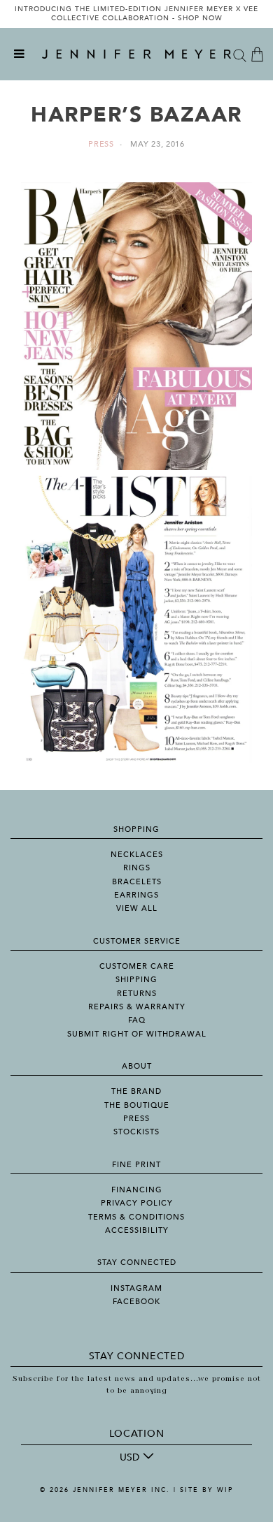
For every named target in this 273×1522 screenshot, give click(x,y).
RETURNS (137, 993)
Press (101, 144)
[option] (136, 14)
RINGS (136, 868)
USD (129, 1457)
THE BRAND (136, 1091)
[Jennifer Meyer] (136, 54)
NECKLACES (137, 854)
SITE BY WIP (206, 1490)
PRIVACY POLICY (137, 1203)
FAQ (137, 1020)
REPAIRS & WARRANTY (137, 1007)
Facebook (136, 1301)
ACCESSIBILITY (137, 1230)
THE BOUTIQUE (136, 1105)
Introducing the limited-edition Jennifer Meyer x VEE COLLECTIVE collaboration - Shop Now (136, 14)
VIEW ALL (137, 908)
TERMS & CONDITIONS (136, 1217)
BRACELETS (137, 882)
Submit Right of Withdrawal (136, 1034)
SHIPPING (136, 979)
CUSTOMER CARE (136, 966)
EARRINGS (136, 895)
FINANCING (136, 1190)
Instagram (136, 1288)
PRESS (136, 1118)
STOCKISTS (136, 1132)
